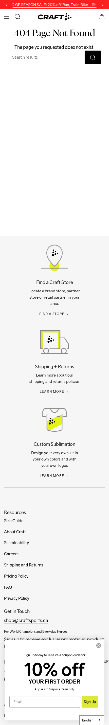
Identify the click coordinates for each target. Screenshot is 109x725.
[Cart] (102, 17)
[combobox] (91, 720)
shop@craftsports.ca (26, 620)
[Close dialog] (98, 645)
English (88, 720)
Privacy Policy (16, 598)
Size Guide (14, 520)
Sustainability (16, 542)
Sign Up (90, 701)
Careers (11, 554)
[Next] (102, 5)
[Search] (93, 57)
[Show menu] (7, 17)
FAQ (8, 587)
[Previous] (6, 5)
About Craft (15, 532)
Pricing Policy (16, 576)
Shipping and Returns (23, 565)
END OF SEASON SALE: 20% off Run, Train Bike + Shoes (55, 4)
